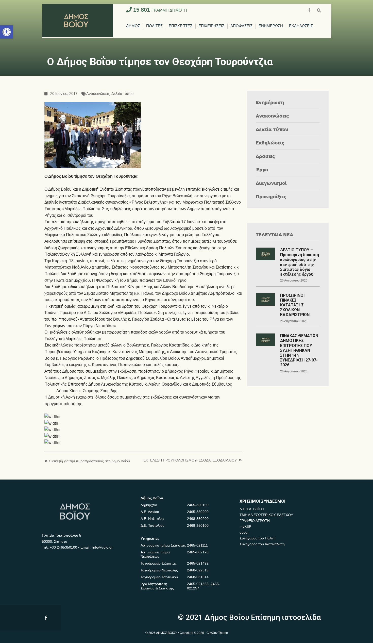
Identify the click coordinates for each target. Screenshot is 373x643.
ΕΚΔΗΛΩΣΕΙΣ (301, 26)
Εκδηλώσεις (270, 142)
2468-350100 (198, 525)
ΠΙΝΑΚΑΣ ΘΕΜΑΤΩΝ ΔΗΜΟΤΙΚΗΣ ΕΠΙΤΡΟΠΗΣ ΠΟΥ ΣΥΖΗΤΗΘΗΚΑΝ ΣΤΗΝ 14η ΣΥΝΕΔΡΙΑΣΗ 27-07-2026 (299, 350)
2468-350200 (198, 518)
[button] (6, 32)
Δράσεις (265, 156)
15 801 (159, 10)
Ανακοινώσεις (98, 93)
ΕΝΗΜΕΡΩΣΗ (271, 26)
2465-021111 (197, 545)
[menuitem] (133, 26)
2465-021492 (198, 563)
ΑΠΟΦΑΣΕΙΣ (241, 26)
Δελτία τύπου (122, 93)
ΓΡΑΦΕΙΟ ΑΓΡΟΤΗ (255, 520)
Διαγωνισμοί (271, 183)
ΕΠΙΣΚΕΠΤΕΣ (180, 26)
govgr (244, 532)
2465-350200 (198, 511)
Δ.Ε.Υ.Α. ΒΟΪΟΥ (252, 509)
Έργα (262, 169)
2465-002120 (198, 552)
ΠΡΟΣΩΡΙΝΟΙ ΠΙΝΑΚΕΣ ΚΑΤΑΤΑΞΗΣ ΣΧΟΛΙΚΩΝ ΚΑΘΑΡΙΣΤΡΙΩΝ (295, 305)
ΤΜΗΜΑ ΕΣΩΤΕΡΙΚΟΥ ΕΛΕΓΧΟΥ (266, 514)
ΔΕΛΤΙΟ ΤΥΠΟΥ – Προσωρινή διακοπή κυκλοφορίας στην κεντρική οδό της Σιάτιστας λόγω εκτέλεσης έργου (299, 262)
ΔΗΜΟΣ (133, 26)
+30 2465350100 (63, 547)
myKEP (245, 526)
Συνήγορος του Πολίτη (258, 538)
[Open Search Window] (319, 9)
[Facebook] (309, 9)
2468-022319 (198, 570)
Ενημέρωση (270, 102)
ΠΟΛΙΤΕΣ (154, 26)
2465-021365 (198, 583)
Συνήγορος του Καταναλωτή (262, 544)
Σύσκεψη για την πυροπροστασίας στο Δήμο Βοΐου (89, 461)
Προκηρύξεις (271, 196)
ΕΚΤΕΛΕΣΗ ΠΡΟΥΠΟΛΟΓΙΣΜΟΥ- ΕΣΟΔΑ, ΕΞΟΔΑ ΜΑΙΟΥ (190, 460)
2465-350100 (198, 504)
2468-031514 (198, 577)
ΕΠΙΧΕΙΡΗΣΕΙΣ (211, 26)
